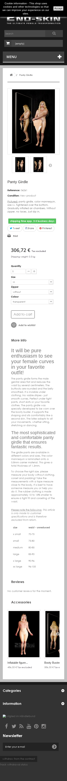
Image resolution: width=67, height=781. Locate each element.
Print (15, 236)
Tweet (16, 228)
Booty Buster (52, 662)
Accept (58, 8)
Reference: (13, 190)
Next (50, 165)
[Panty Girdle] (20, 164)
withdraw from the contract (18, 758)
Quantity (16, 266)
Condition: (13, 195)
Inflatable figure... (17, 662)
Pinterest (47, 228)
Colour (15, 296)
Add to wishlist (26, 325)
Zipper (15, 286)
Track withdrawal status (14, 764)
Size (13, 276)
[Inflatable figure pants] (24, 634)
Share (30, 228)
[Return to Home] (11, 75)
